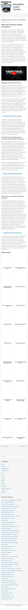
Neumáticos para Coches (18, 7)
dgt (2, 472)
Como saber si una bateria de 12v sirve (9, 564)
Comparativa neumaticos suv (7, 576)
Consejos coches (5, 470)
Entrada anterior (4, 446)
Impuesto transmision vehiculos (8, 580)
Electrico (3, 476)
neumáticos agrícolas (5, 488)
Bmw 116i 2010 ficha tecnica (7, 574)
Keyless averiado (4, 586)
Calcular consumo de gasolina (7, 504)
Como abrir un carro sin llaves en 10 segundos (11, 568)
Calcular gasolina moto (6, 548)
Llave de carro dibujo (5, 528)
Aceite (2, 464)
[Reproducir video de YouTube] (14, 73)
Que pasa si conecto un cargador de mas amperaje (12, 570)
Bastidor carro (4, 520)
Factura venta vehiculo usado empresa (9, 536)
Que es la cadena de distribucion (8, 522)
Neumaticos (3, 486)
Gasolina (3, 478)
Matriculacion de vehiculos (7, 598)
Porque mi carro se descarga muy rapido (9, 562)
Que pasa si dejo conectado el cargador (9, 556)
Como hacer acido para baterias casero (9, 584)
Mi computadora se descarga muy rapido (10, 506)
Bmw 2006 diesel (5, 590)
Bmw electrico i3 (4, 554)
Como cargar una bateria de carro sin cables (10, 516)
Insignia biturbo (4, 578)
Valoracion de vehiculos (6, 552)
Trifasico (3, 492)
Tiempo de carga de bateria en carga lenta (10, 530)
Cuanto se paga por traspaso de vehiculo (10, 532)
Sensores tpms (4, 544)
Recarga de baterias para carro (7, 512)
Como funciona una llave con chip (8, 550)
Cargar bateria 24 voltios (6, 560)
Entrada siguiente (23, 446)
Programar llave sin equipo (7, 592)
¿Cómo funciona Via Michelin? (7, 502)
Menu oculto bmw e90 (6, 594)
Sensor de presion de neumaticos (8, 510)
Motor (3, 22)
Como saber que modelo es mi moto (8, 508)
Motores (3, 484)
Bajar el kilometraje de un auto (7, 518)
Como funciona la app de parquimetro (9, 538)
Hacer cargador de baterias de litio (8, 588)
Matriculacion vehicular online (7, 514)
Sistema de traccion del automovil (8, 540)
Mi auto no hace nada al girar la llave (9, 546)
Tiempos (3, 490)
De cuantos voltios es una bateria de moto (10, 526)
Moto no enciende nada (6, 566)
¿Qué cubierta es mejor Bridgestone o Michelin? (11, 500)
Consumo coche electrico (6, 524)
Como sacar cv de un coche (7, 558)
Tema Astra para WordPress (16, 605)
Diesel (2, 474)
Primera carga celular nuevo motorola (9, 534)
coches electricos (5, 468)
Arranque (3, 466)
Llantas (2, 480)
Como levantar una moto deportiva (8, 582)
